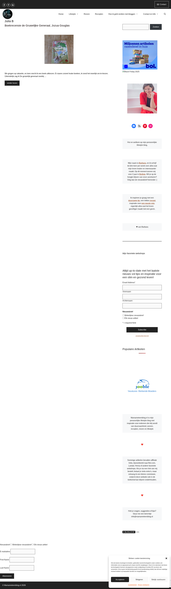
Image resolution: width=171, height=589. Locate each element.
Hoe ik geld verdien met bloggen (121, 14)
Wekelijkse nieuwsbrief (134, 315)
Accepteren (120, 579)
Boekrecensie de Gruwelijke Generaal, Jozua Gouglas (37, 25)
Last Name (4, 568)
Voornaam (126, 292)
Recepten (99, 14)
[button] (166, 558)
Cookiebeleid (132, 585)
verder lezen (12, 83)
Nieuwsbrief (5, 545)
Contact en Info (149, 14)
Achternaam (127, 301)
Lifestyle (72, 14)
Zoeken (156, 27)
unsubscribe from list (142, 336)
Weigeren (139, 579)
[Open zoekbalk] (165, 14)
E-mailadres (5, 552)
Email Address (128, 282)
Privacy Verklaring (143, 585)
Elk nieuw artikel (131, 318)
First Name (4, 560)
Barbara (142, 163)
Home (61, 14)
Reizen (87, 14)
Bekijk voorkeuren (158, 579)
